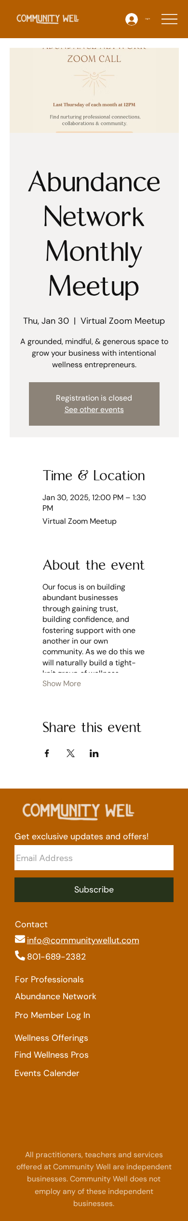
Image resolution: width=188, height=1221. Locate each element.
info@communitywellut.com (83, 940)
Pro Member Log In (52, 1015)
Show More (61, 683)
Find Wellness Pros (51, 1055)
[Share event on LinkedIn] (94, 753)
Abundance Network (55, 996)
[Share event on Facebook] (47, 753)
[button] (94, 889)
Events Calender (47, 1073)
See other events (94, 409)
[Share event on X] (70, 753)
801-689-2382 (56, 956)
